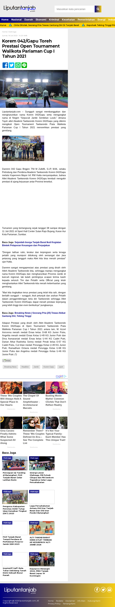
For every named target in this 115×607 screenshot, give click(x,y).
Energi (101, 19)
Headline (25, 367)
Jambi (36, 367)
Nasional (16, 19)
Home (5, 19)
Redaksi (59, 601)
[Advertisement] (34, 205)
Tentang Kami (69, 604)
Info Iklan (81, 601)
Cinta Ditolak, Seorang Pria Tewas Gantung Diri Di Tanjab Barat (38, 25)
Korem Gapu (49, 367)
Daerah (28, 19)
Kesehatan (68, 19)
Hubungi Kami (94, 601)
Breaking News (10, 367)
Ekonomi (41, 19)
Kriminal (54, 19)
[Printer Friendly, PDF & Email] (6, 360)
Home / (5, 32)
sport (61, 367)
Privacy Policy (54, 604)
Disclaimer (70, 601)
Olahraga (12, 32)
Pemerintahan (86, 19)
